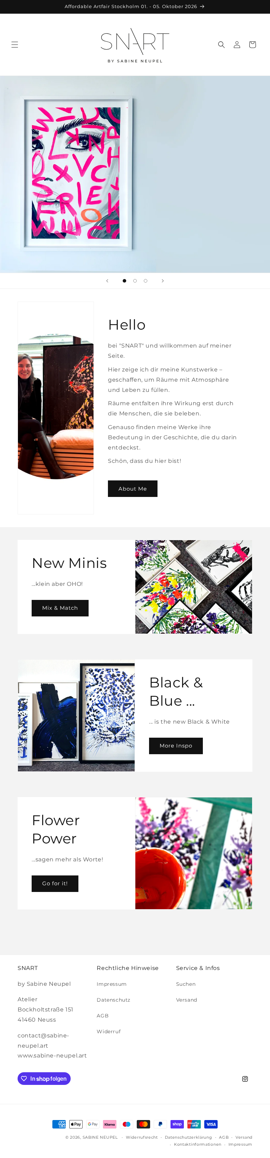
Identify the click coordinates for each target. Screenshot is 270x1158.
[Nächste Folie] (163, 281)
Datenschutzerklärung (188, 1137)
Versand (186, 1000)
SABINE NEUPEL (100, 1137)
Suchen (186, 984)
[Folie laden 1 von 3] (124, 281)
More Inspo (176, 745)
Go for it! (55, 883)
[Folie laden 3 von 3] (145, 281)
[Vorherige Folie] (107, 281)
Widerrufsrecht (142, 1137)
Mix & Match (60, 607)
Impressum (112, 984)
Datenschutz (113, 1000)
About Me (132, 488)
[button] (14, 44)
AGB (103, 1016)
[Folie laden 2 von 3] (135, 281)
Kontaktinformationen (197, 1144)
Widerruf (109, 1031)
